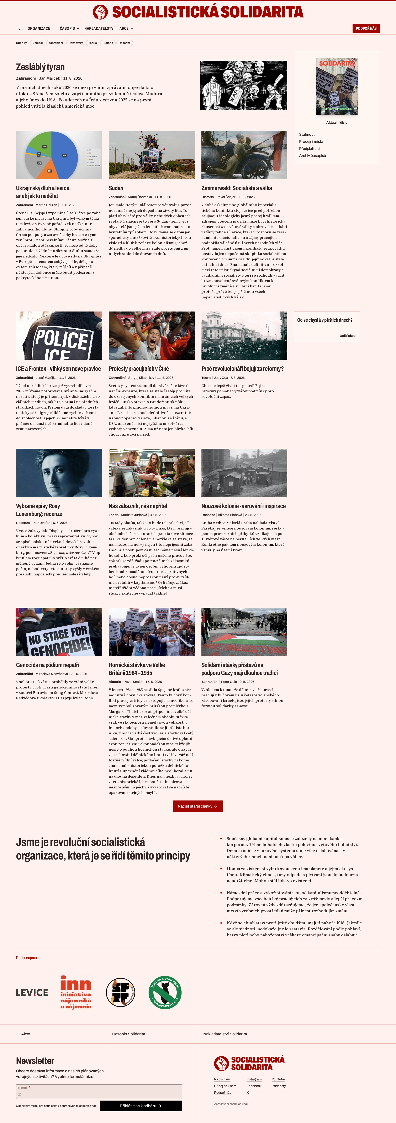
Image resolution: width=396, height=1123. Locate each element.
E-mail (24, 1087)
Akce (25, 1034)
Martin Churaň (46, 205)
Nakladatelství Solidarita (225, 1034)
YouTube (278, 1079)
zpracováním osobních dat (79, 1105)
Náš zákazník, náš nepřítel (138, 505)
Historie (107, 42)
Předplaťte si (309, 149)
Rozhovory (76, 42)
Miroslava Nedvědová (52, 674)
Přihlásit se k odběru (138, 1106)
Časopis (67, 28)
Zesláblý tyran (40, 67)
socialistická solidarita (207, 12)
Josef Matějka (46, 377)
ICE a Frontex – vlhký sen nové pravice (58, 368)
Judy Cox (221, 377)
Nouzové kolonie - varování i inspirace (243, 505)
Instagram (254, 1079)
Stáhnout (307, 134)
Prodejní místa (311, 141)
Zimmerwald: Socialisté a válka (236, 188)
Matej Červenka (140, 197)
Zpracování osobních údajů (231, 1104)
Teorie (92, 42)
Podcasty (279, 1086)
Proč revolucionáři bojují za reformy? (242, 368)
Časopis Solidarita (128, 1034)
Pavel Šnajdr (226, 197)
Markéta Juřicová (134, 515)
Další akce (347, 335)
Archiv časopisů (312, 156)
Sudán (116, 188)
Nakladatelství (99, 28)
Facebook (254, 1086)
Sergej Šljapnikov (141, 377)
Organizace (39, 28)
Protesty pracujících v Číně (139, 368)
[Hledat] (18, 28)
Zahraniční (55, 42)
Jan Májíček (49, 78)
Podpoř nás (366, 28)
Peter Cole (229, 681)
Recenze (125, 42)
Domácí (37, 42)
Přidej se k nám (225, 1086)
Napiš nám (222, 1079)
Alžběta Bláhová (230, 515)
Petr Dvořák (41, 523)
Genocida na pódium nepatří (47, 664)
